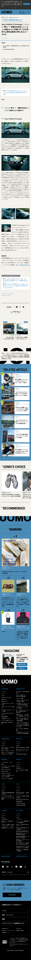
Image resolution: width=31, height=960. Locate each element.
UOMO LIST (4, 492)
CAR (8, 353)
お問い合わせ (18, 928)
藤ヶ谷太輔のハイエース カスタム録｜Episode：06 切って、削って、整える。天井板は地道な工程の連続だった (21, 381)
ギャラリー (5, 569)
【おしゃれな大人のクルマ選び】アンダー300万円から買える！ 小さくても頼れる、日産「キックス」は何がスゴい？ (21, 393)
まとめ (4, 595)
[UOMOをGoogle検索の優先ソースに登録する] (15, 312)
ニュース (19, 595)
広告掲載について (5, 932)
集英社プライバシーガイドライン (8, 930)
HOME (3, 353)
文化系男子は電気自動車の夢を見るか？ (13, 20)
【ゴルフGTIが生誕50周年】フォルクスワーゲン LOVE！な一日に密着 (22, 436)
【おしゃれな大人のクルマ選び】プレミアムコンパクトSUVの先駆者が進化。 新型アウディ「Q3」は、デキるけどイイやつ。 (21, 422)
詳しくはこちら (27, 3)
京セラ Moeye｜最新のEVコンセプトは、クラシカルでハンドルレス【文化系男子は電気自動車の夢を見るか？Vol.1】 (15, 92)
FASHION (24, 492)
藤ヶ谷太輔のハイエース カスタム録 (21, 377)
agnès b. (4, 631)
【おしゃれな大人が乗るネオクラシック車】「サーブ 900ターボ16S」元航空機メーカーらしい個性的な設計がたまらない (15, 280)
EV (6, 38)
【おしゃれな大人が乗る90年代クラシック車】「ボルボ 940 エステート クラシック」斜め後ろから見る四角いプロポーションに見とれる (15, 285)
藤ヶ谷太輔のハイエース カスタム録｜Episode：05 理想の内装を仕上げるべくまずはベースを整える (21, 451)
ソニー (3, 38)
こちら (14, 945)
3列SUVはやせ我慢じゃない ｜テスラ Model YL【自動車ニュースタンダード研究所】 (21, 409)
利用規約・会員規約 (20, 930)
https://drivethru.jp (25, 265)
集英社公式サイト (5, 928)
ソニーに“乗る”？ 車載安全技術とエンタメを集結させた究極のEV (16, 46)
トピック (18, 390)
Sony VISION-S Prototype (8, 49)
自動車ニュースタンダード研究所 (21, 405)
